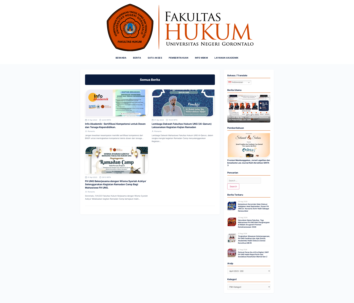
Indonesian (237, 82)
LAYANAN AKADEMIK (226, 57)
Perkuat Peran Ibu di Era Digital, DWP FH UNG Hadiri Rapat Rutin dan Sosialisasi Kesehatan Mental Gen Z (253, 254)
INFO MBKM (201, 57)
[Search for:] (244, 181)
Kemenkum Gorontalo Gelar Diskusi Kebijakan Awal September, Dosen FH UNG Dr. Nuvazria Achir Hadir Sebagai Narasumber (253, 207)
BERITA (137, 57)
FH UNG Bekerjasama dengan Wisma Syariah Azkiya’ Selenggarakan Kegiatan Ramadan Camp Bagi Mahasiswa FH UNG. (115, 184)
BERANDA (121, 57)
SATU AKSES (155, 57)
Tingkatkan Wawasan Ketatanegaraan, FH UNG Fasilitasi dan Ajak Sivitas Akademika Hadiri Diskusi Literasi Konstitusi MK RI (254, 239)
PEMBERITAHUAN (178, 57)
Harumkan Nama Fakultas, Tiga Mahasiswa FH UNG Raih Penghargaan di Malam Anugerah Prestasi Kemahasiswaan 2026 (254, 223)
